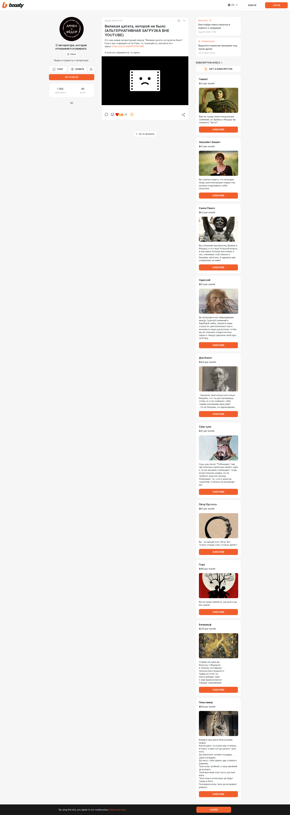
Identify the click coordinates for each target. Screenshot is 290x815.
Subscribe (218, 129)
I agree (214, 810)
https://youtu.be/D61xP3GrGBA (128, 46)
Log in (276, 5)
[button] (13, 5)
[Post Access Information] (178, 20)
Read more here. (118, 810)
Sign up (252, 5)
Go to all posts (146, 134)
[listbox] (231, 4)
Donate (79, 69)
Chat (60, 69)
